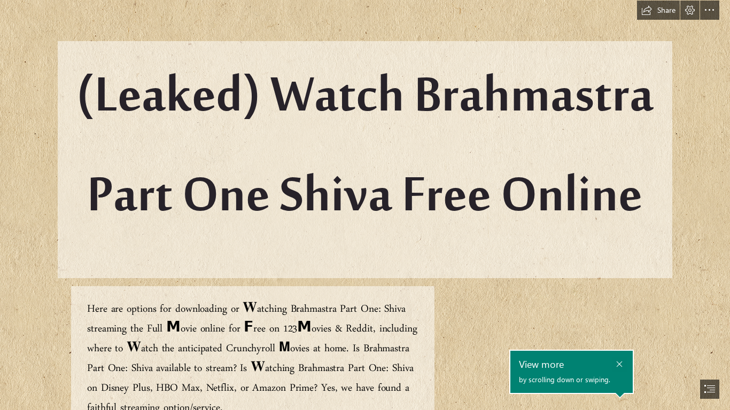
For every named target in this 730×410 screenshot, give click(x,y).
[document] (365, 205)
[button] (658, 10)
